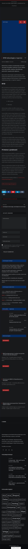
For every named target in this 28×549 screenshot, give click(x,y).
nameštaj (17, 515)
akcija (4, 495)
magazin (4, 511)
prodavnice (4, 525)
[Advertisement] (14, 38)
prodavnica (16, 522)
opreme (9, 518)
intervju (5, 504)
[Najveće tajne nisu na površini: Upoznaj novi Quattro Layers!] (14, 395)
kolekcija (4, 507)
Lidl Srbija (23, 507)
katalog (15, 503)
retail (15, 528)
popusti (9, 522)
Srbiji (11, 532)
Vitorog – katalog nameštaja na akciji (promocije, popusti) (17, 315)
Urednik (7, 61)
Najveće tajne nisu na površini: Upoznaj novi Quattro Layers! (14, 404)
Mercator (4, 515)
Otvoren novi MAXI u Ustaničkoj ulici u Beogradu (12, 278)
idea (24, 499)
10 (25, 327)
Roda (20, 527)
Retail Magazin (13, 545)
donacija (16, 499)
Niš (20, 515)
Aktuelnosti (5, 340)
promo (16, 525)
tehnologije (8, 184)
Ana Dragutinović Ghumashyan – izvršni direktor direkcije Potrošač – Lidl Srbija (17, 469)
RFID (3, 184)
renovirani (10, 528)
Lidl (18, 507)
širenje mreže (6, 539)
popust (4, 522)
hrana (20, 499)
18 (25, 320)
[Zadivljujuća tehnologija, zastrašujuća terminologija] (14, 203)
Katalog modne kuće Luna (12, 295)
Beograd (16, 495)
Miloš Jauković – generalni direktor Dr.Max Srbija (17, 483)
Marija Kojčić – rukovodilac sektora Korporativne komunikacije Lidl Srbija (17, 476)
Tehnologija (23, 61)
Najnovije (11, 309)
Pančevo (23, 518)
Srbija (5, 531)
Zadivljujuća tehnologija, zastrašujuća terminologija (14, 206)
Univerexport (17, 536)
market (18, 511)
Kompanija (11, 507)
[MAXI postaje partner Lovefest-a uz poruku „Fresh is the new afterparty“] (14, 346)
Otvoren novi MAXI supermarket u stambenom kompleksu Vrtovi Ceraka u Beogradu (14, 3)
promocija (21, 525)
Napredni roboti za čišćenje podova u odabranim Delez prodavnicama (12, 292)
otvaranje (16, 518)
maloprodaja (11, 512)
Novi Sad (4, 518)
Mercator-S (10, 515)
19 (25, 313)
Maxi (23, 511)
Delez (5, 499)
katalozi (22, 504)
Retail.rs (3, 295)
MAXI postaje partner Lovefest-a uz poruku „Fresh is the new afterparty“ (13, 354)
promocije (4, 527)
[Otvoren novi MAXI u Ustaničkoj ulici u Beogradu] (14, 371)
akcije (9, 495)
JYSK (10, 503)
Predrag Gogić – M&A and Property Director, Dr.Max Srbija (17, 461)
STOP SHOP (15, 532)
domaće (10, 499)
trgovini (14, 184)
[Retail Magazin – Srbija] (14, 14)
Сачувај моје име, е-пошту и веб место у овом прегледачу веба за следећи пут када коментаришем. (13, 246)
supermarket (8, 536)
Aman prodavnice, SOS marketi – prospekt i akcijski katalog (16, 329)
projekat (10, 525)
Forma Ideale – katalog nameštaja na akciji (16, 300)
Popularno (5, 309)
